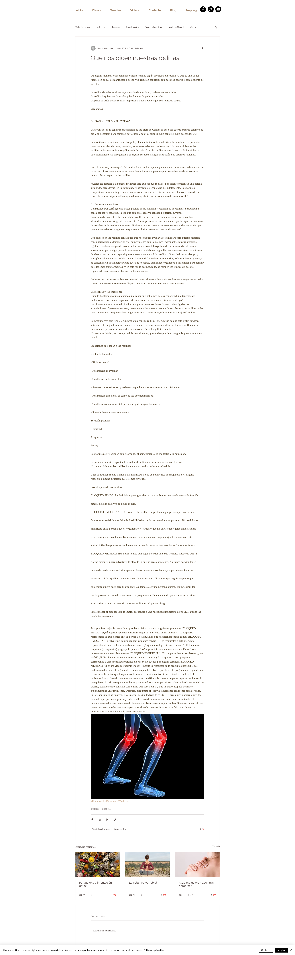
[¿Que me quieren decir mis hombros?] (197, 864)
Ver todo (216, 846)
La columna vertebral (143, 882)
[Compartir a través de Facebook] (92, 819)
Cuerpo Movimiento (153, 27)
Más (191, 27)
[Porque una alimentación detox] (97, 864)
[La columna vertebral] (147, 864)
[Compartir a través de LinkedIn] (107, 819)
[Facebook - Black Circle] (203, 9)
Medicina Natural (176, 27)
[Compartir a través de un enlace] (114, 819)
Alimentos (101, 27)
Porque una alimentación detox (95, 884)
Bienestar (116, 27)
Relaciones (106, 809)
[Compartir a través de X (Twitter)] (99, 819)
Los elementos (132, 27)
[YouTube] (218, 9)
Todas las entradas (83, 27)
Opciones (265, 950)
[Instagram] (211, 9)
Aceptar (281, 950)
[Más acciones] (202, 48)
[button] (215, 27)
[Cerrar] (291, 950)
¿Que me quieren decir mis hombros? (196, 884)
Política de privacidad (154, 950)
